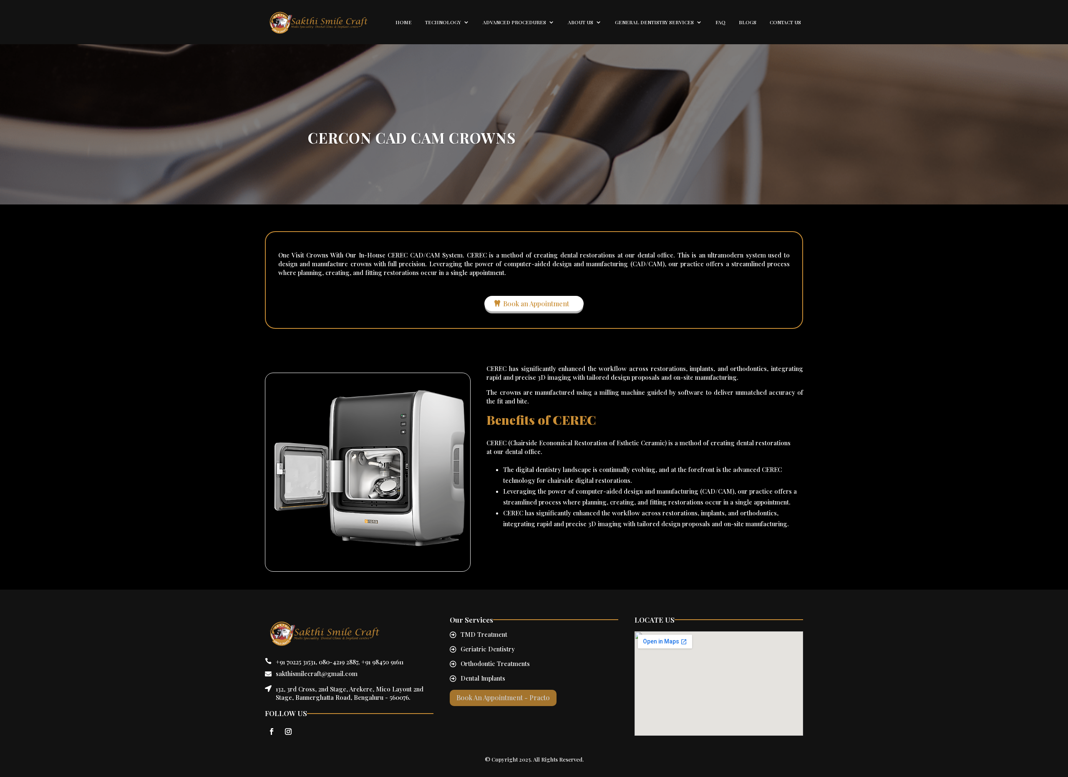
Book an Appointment (536, 303)
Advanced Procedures (514, 22)
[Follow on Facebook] (271, 731)
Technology (443, 22)
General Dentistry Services (654, 22)
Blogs (747, 22)
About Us (580, 22)
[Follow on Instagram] (288, 731)
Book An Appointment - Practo (503, 697)
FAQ (720, 22)
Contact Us (785, 22)
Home (403, 22)
